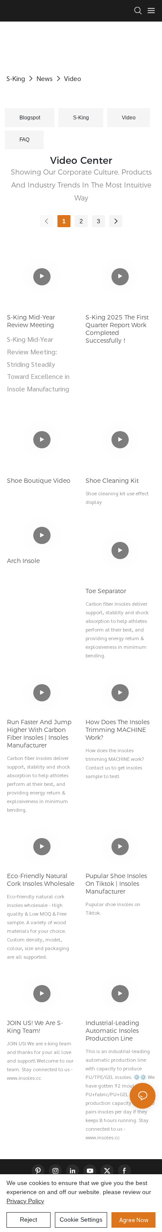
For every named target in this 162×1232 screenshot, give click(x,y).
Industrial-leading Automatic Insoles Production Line (112, 1030)
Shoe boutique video (38, 481)
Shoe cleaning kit (112, 481)
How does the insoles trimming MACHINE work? (117, 729)
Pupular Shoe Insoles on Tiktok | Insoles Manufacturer (116, 883)
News (44, 78)
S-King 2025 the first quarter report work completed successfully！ (117, 328)
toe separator (106, 591)
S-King (15, 78)
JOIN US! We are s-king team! (35, 1027)
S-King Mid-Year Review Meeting (31, 321)
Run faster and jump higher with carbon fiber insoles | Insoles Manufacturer (39, 733)
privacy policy (25, 1201)
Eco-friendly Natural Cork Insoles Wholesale (40, 880)
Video (72, 78)
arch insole (23, 561)
